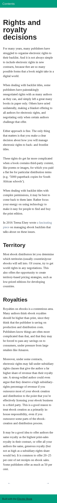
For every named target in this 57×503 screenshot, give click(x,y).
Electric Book (24, 498)
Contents (8, 3)
